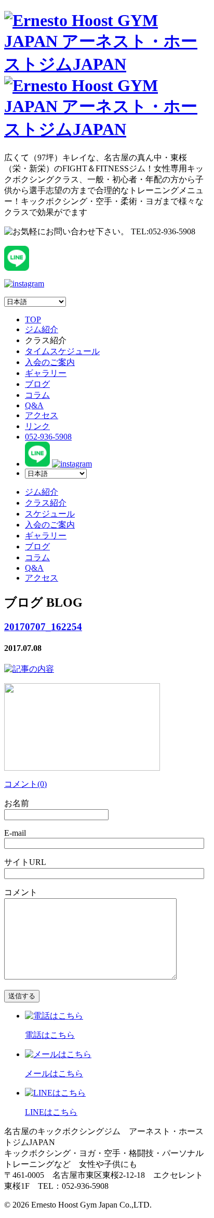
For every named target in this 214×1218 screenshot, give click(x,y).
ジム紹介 (41, 329)
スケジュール (50, 513)
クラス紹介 (45, 502)
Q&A (34, 405)
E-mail (15, 832)
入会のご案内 (50, 362)
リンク (37, 426)
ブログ (37, 384)
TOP (33, 319)
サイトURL (25, 862)
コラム (37, 395)
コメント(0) (25, 784)
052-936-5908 (48, 436)
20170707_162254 (43, 626)
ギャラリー (45, 373)
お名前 (16, 803)
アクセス (41, 415)
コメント (20, 892)
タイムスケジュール (62, 351)
